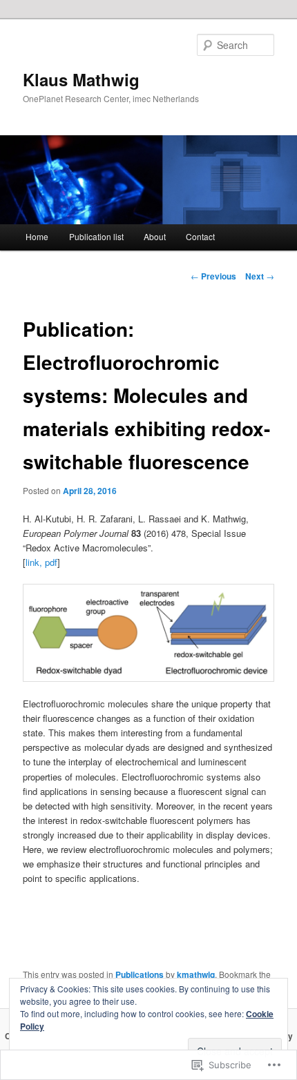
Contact (200, 236)
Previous (213, 276)
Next (259, 276)
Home (37, 236)
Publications (139, 974)
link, (34, 562)
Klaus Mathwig (81, 79)
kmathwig (196, 974)
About (155, 236)
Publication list (96, 236)
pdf (51, 562)
